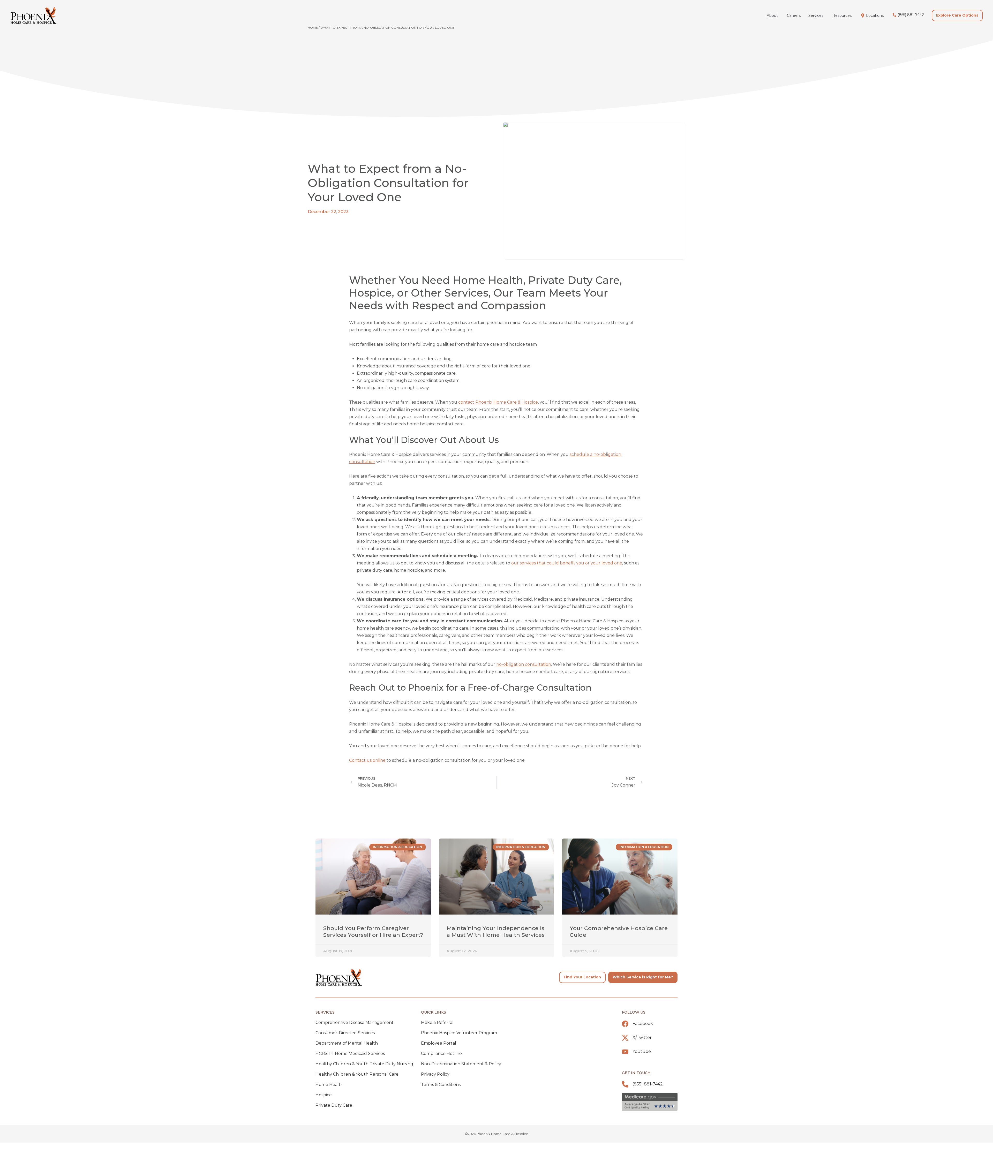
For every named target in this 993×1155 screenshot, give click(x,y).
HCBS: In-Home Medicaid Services (350, 1053)
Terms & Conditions (441, 1084)
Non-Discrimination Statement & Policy (461, 1063)
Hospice (323, 1094)
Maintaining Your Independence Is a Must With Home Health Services (496, 931)
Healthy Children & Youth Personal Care (356, 1074)
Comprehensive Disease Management (354, 1022)
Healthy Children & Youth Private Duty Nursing (364, 1063)
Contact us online (367, 760)
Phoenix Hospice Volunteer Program (459, 1032)
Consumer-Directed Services (345, 1032)
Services (325, 1012)
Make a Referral (437, 1022)
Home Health (329, 1084)
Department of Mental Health (346, 1043)
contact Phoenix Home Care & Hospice (498, 402)
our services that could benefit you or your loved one (566, 563)
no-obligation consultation (523, 664)
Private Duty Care (333, 1105)
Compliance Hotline (441, 1053)
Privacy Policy (435, 1074)
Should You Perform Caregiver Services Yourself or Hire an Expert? (373, 931)
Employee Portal (438, 1043)
